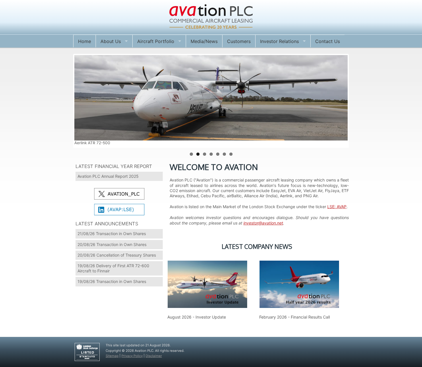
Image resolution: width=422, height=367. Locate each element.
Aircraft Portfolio (155, 41)
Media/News (204, 41)
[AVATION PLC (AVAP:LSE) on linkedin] (119, 210)
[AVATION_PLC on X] (119, 194)
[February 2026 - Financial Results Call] (299, 281)
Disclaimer (154, 356)
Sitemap (112, 356)
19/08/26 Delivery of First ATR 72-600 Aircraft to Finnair (113, 268)
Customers (239, 41)
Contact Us (327, 41)
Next (356, 101)
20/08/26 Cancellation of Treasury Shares (117, 255)
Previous (65, 101)
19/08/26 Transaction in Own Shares (112, 281)
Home (84, 41)
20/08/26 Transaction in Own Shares (112, 244)
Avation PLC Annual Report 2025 (108, 176)
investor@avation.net (263, 222)
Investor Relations (279, 41)
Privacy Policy (132, 356)
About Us (110, 41)
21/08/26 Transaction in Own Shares (112, 233)
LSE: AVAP (336, 206)
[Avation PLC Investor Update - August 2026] (207, 281)
